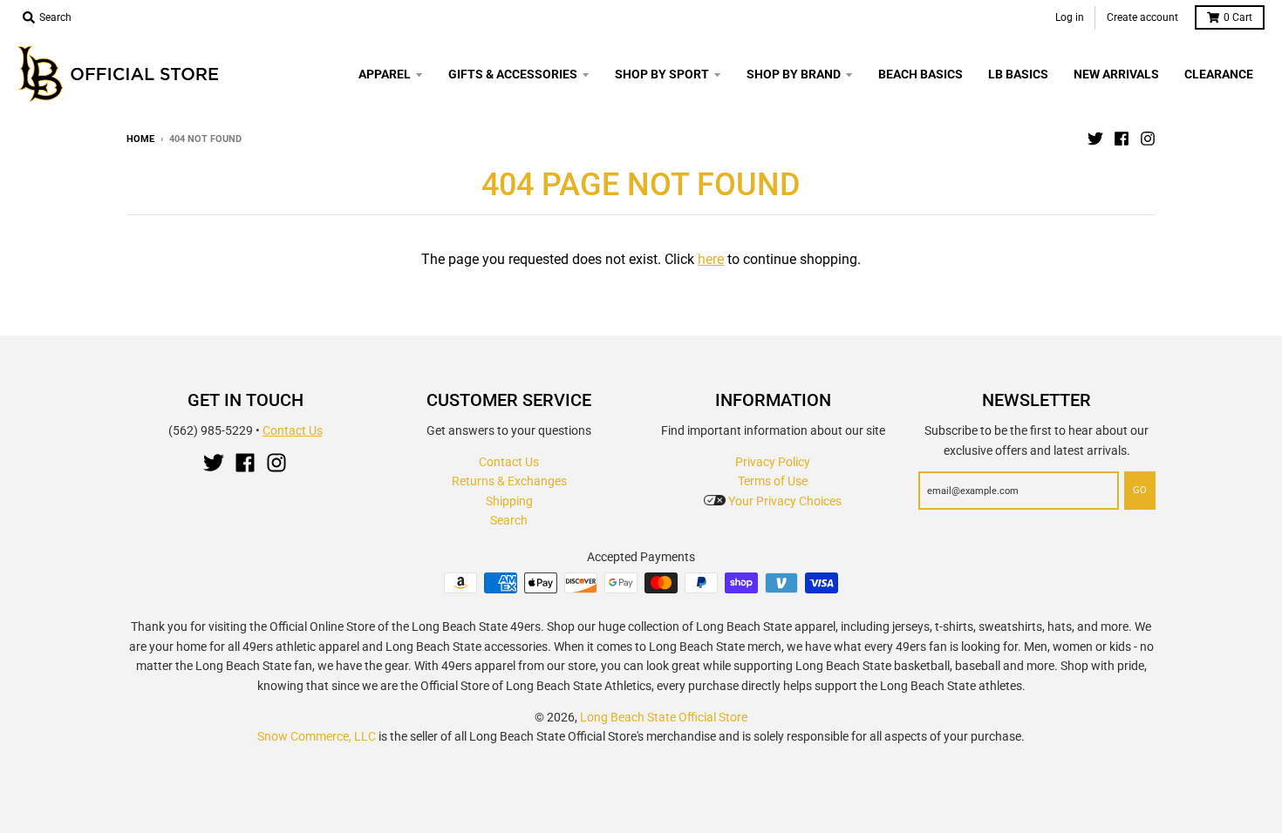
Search (509, 520)
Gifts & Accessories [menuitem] (512, 74)
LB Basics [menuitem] (1018, 74)
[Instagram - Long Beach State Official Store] (1148, 138)
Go (1140, 490)
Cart (1238, 17)
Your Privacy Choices (784, 501)
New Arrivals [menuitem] (1116, 74)
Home (140, 139)
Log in (1069, 17)
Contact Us (293, 430)
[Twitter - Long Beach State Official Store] (1095, 138)
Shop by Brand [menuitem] (794, 74)
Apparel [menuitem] (384, 74)
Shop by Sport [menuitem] (662, 74)
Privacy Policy (772, 462)
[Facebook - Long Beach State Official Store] (1121, 138)
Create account (1142, 17)
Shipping (509, 501)
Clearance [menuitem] (1218, 74)
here (711, 259)
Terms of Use (773, 481)
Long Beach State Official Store (663, 717)
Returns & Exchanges (509, 481)
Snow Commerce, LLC (316, 736)
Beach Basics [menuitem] (920, 74)
